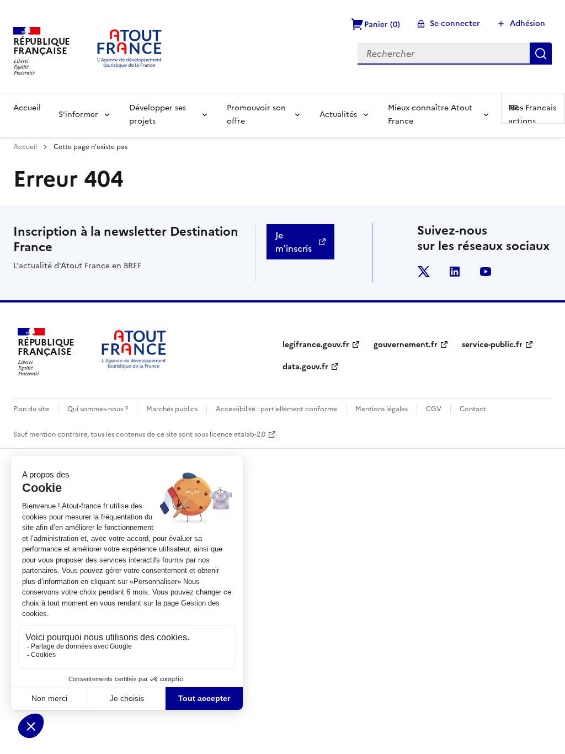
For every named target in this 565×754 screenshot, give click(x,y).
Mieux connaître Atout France (430, 114)
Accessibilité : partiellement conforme (276, 409)
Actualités (338, 114)
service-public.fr (492, 345)
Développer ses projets (157, 114)
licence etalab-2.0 (237, 434)
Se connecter (455, 23)
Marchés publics (172, 409)
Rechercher (541, 54)
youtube (486, 272)
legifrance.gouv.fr (315, 345)
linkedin (455, 272)
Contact (473, 409)
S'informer (78, 114)
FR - (533, 108)
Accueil (27, 108)
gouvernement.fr (406, 345)
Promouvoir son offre (256, 114)
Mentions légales (381, 409)
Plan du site (31, 409)
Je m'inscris (293, 242)
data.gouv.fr (305, 367)
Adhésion (527, 23)
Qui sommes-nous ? (97, 409)
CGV (433, 409)
